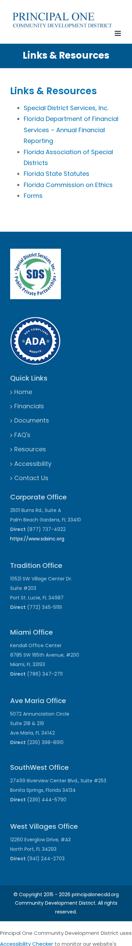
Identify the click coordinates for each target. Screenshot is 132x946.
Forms (33, 195)
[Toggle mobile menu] (118, 33)
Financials (29, 406)
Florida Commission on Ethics (68, 185)
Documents (31, 420)
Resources (30, 449)
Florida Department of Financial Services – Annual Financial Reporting (71, 130)
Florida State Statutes (56, 173)
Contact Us (31, 478)
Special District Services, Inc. (66, 108)
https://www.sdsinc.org (37, 538)
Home (23, 392)
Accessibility (32, 463)
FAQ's (22, 435)
